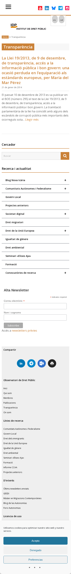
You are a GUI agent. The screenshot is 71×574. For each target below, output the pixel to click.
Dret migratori (14, 222)
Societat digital (36, 213)
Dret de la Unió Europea (36, 230)
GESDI (6, 493)
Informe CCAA (10, 467)
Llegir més (32, 119)
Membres (8, 398)
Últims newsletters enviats (16, 488)
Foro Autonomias (12, 507)
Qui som (7, 393)
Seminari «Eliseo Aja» (18, 256)
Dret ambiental (15, 247)
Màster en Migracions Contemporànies (22, 498)
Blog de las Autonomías (15, 503)
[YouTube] (40, 8)
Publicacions (9, 402)
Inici (5, 388)
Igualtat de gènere (17, 239)
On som (7, 412)
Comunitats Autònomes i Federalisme (36, 188)
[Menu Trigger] (8, 6)
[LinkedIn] (47, 8)
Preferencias (35, 559)
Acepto (35, 540)
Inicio (5, 37)
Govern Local (13, 197)
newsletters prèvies (24, 330)
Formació (11, 264)
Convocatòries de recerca (36, 272)
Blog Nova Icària (36, 180)
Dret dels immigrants (13, 438)
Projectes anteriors (17, 205)
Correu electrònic (14, 301)
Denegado (35, 550)
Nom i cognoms (12, 312)
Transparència (10, 407)
